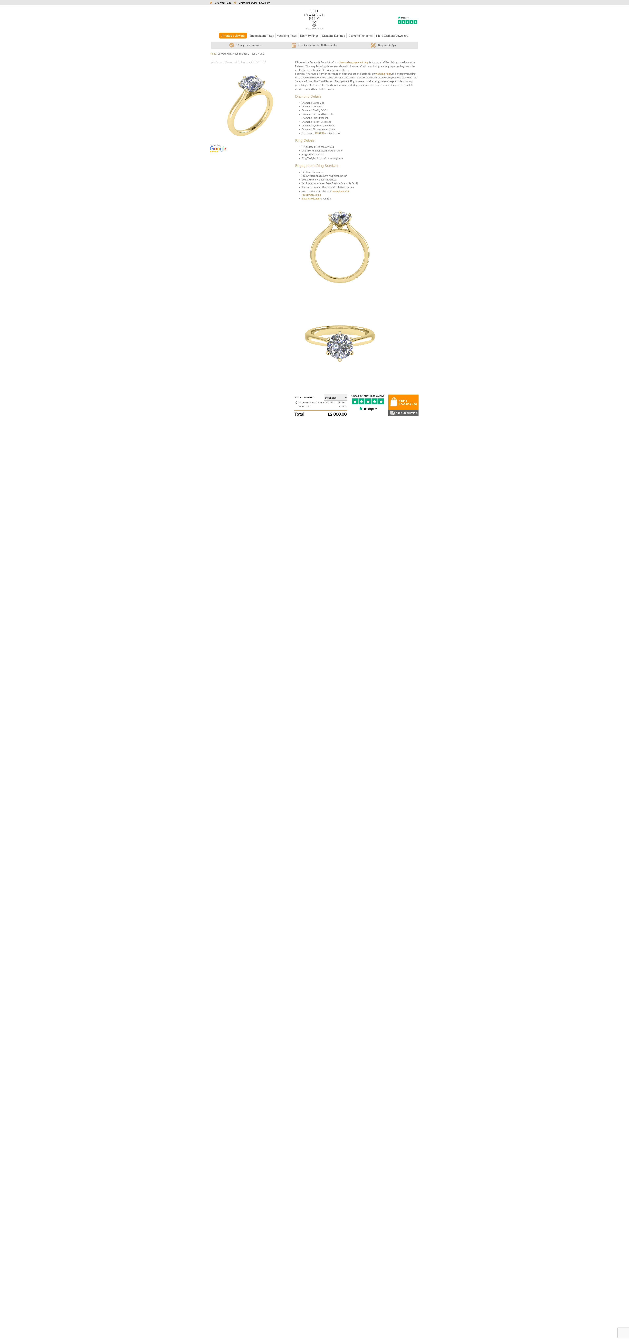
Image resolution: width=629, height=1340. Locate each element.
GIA (322, 132)
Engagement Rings (261, 35)
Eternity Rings (309, 35)
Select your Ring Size (305, 397)
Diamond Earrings (333, 35)
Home (213, 53)
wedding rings (383, 73)
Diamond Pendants (360, 35)
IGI (317, 132)
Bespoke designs (311, 198)
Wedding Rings (287, 35)
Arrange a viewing (233, 35)
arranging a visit (341, 190)
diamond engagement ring (353, 62)
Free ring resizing (311, 194)
